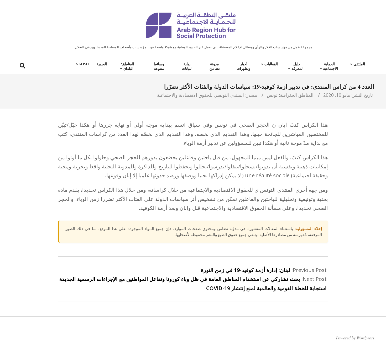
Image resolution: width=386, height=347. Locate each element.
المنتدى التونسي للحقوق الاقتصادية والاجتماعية (200, 95)
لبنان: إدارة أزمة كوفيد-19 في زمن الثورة (245, 270)
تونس (272, 95)
